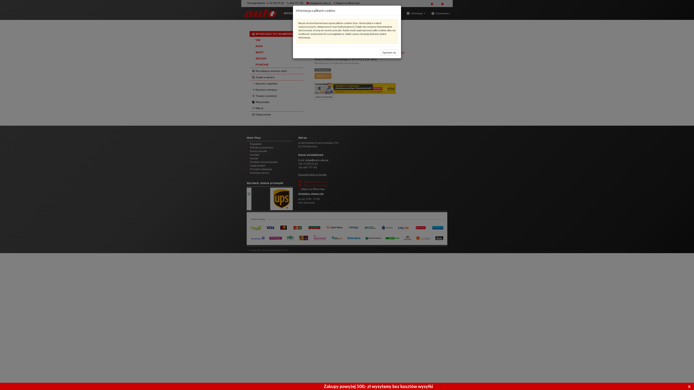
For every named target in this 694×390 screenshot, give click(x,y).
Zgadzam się (389, 52)
